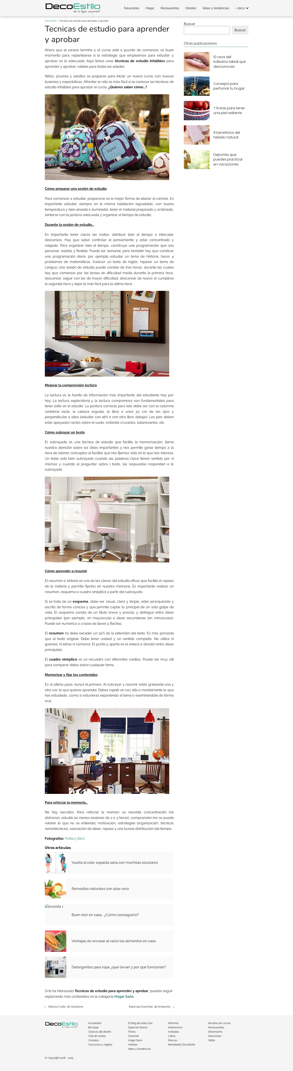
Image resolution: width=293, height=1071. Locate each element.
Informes (173, 1023)
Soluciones (131, 8)
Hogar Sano (135, 1040)
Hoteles (191, 8)
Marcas (172, 1040)
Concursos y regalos (100, 1044)
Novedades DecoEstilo (181, 1044)
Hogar (150, 8)
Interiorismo (175, 1027)
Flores (132, 1031)
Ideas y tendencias (216, 8)
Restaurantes (170, 8)
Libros (171, 1036)
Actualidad (94, 1023)
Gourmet (133, 1036)
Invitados (173, 1031)
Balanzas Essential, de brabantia (149, 1006)
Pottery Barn (75, 839)
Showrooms (215, 1031)
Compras (93, 1040)
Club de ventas (97, 1036)
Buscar (189, 24)
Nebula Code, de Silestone (65, 1006)
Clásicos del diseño (99, 1031)
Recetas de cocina (219, 1023)
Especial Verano (137, 1027)
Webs (211, 1040)
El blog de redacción (140, 1023)
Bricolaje (93, 1027)
